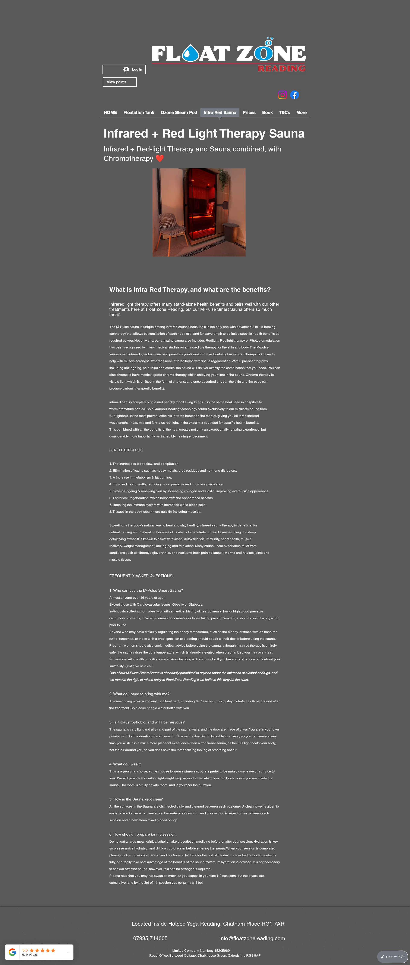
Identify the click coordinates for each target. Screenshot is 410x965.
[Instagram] (282, 95)
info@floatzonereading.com (252, 938)
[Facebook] (294, 95)
